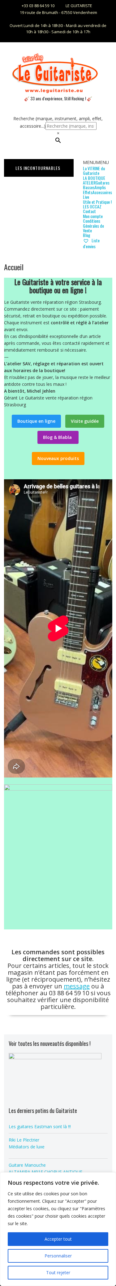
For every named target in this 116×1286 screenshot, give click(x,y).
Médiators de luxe (27, 1147)
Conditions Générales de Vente (93, 225)
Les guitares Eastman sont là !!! (40, 1126)
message (77, 986)
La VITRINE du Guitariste (94, 171)
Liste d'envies (91, 243)
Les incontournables (37, 168)
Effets (87, 192)
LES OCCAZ (92, 206)
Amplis (100, 187)
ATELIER (89, 182)
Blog (86, 235)
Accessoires (102, 192)
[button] (96, 162)
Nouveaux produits (58, 458)
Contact (89, 211)
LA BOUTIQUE (94, 178)
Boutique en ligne (36, 421)
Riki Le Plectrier (24, 1140)
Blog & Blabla (58, 437)
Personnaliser (58, 1256)
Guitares (103, 182)
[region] (58, 1229)
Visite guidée (85, 421)
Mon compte (93, 216)
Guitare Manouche (27, 1165)
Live (86, 196)
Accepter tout (58, 1239)
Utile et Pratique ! (97, 201)
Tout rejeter (58, 1272)
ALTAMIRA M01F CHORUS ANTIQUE (45, 1172)
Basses (89, 187)
